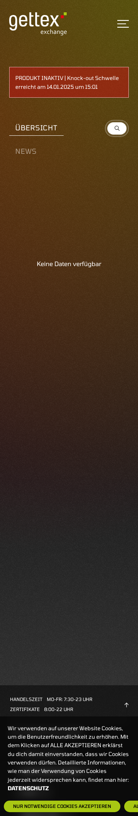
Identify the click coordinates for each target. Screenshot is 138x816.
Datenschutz (28, 788)
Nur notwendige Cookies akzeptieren (62, 806)
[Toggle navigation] (123, 23)
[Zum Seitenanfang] (126, 704)
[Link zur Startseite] (38, 23)
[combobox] (117, 128)
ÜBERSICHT (36, 127)
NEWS (26, 151)
